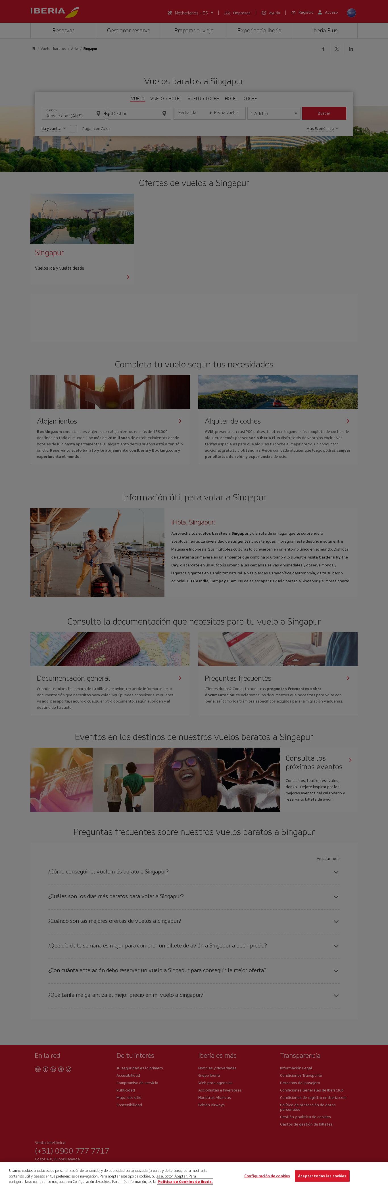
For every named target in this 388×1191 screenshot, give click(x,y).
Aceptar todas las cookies (322, 1176)
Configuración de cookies (267, 1176)
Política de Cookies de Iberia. (185, 1181)
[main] (194, 1176)
